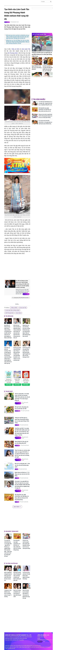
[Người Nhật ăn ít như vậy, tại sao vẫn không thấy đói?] (9, 444)
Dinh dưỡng (17, 410)
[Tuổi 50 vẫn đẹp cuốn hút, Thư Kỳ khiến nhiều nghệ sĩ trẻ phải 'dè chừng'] (26, 568)
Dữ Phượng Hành (13, 53)
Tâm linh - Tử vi (17, 403)
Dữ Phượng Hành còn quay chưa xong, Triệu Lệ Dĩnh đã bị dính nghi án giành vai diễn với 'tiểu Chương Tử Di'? (26, 352)
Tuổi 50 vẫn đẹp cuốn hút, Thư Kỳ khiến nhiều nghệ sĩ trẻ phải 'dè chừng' (26, 575)
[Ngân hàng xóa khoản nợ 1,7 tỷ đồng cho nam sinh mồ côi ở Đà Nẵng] (9, 475)
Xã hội (16, 469)
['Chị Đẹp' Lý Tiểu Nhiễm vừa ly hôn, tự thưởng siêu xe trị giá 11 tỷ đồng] (8, 586)
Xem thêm (26, 294)
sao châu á (19, 312)
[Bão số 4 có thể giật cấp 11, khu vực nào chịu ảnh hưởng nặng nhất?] (9, 466)
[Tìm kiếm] (50, 1)
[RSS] (43, 641)
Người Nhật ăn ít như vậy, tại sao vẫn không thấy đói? (21, 442)
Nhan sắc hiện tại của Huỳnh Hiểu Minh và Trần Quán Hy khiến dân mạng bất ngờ (26, 594)
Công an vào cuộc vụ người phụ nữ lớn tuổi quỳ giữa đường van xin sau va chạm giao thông (26, 544)
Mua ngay (8, 384)
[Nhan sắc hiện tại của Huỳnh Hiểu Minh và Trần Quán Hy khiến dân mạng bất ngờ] (26, 586)
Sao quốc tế (7, 22)
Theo (20, 297)
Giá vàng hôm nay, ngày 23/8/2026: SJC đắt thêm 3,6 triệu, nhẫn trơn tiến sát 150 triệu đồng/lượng (22, 497)
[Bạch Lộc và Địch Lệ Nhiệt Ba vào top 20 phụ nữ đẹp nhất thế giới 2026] (17, 586)
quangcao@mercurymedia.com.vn (44, 639)
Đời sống (17, 424)
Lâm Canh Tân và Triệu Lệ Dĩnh (12, 310)
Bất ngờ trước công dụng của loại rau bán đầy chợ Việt (21, 407)
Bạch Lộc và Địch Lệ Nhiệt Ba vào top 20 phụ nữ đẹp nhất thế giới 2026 (17, 593)
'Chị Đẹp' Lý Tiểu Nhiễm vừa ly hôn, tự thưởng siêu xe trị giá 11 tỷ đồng (8, 593)
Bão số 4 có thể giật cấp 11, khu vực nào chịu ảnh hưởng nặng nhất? (22, 465)
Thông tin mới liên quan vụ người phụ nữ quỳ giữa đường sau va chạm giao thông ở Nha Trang (22, 420)
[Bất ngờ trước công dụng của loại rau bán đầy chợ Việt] (9, 409)
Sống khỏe (17, 445)
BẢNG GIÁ (40, 641)
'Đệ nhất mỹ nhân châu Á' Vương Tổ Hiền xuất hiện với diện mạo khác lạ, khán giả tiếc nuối (17, 576)
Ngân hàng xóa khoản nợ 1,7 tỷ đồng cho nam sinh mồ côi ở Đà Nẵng (22, 474)
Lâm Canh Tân (26, 49)
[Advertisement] (27, 266)
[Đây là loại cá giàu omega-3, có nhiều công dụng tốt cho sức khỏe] (37, 76)
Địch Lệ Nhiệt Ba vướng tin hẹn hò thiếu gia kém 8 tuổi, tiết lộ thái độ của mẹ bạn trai (8, 576)
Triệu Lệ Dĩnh (15, 49)
